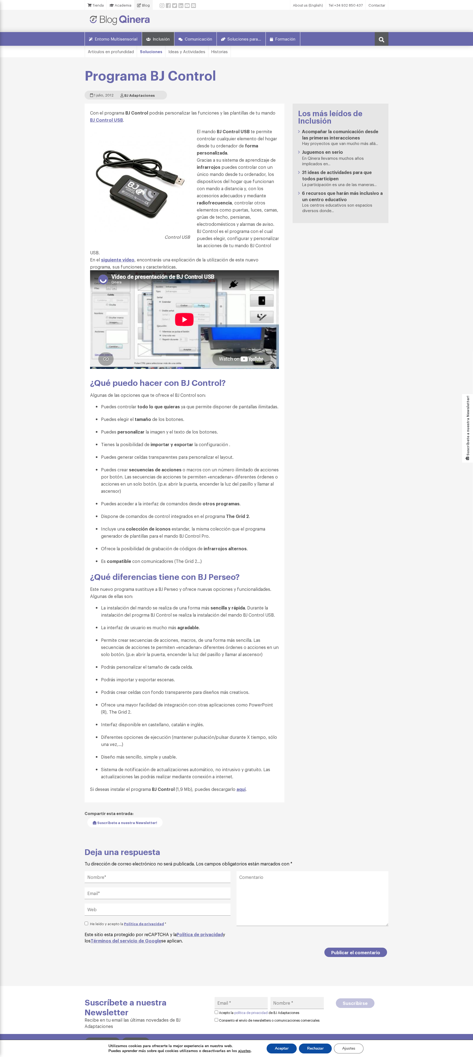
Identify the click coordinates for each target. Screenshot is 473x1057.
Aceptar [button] (282, 1048)
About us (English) (308, 5)
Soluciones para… (244, 38)
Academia (122, 5)
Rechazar (315, 1048)
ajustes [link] (244, 1050)
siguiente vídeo (117, 260)
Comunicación (198, 38)
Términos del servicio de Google (126, 941)
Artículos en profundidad (111, 51)
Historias (219, 51)
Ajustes (348, 1048)
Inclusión (161, 38)
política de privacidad (251, 1012)
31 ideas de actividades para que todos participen (337, 175)
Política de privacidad (144, 923)
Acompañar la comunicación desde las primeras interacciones (340, 134)
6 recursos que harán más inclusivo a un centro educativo (342, 196)
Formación (285, 38)
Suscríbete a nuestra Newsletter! (126, 822)
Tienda (98, 5)
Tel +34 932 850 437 (346, 5)
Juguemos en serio (322, 152)
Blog (145, 5)
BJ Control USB (106, 120)
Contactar (376, 5)
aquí (241, 789)
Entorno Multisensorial (116, 38)
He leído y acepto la (128, 923)
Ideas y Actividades (186, 51)
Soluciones (151, 51)
